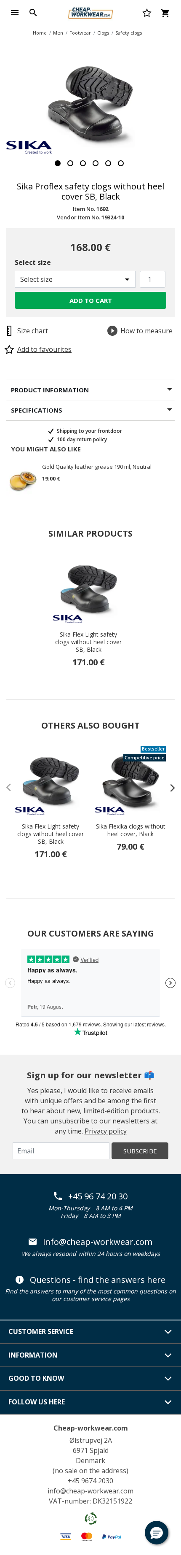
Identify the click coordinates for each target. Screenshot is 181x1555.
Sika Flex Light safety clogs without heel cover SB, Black (88, 642)
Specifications (36, 410)
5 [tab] (108, 163)
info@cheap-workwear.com (97, 1241)
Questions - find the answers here (97, 1279)
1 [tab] (58, 163)
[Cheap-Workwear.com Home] (90, 11)
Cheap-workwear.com (90, 1428)
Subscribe (140, 1151)
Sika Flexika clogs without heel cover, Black (130, 830)
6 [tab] (121, 163)
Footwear (80, 33)
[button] (156, 1532)
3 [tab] (83, 163)
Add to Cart (90, 300)
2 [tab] (70, 163)
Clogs (103, 33)
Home (40, 33)
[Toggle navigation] (14, 12)
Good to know (36, 1378)
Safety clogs (128, 33)
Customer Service (40, 1331)
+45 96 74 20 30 (98, 1196)
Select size (33, 262)
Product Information (50, 390)
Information (33, 1355)
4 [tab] (95, 163)
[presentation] (168, 787)
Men (58, 33)
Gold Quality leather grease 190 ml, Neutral (97, 467)
